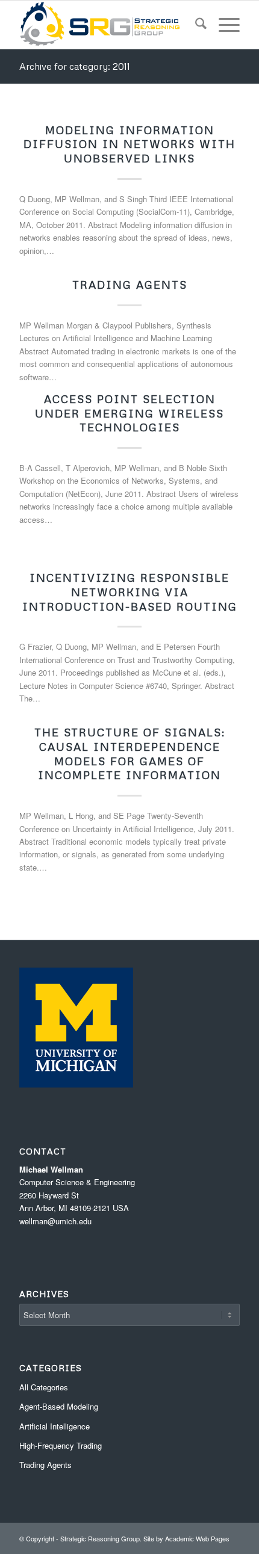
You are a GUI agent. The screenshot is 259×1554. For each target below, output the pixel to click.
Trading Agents (129, 284)
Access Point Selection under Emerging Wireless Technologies (129, 413)
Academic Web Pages (197, 1538)
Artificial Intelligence (54, 1426)
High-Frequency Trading (60, 1445)
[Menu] (223, 25)
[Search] (195, 25)
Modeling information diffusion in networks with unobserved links (129, 144)
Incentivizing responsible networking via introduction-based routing (129, 591)
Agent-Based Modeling (58, 1406)
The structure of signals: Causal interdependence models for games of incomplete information (129, 754)
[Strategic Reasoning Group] (107, 25)
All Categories (43, 1387)
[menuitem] (195, 25)
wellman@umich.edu (55, 1221)
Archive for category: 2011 (74, 66)
